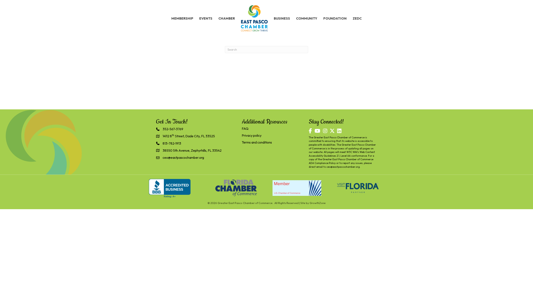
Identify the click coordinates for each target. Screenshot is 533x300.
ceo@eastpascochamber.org (343, 166)
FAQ (245, 128)
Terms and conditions (257, 142)
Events (205, 18)
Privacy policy (252, 135)
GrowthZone (318, 203)
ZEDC (357, 18)
